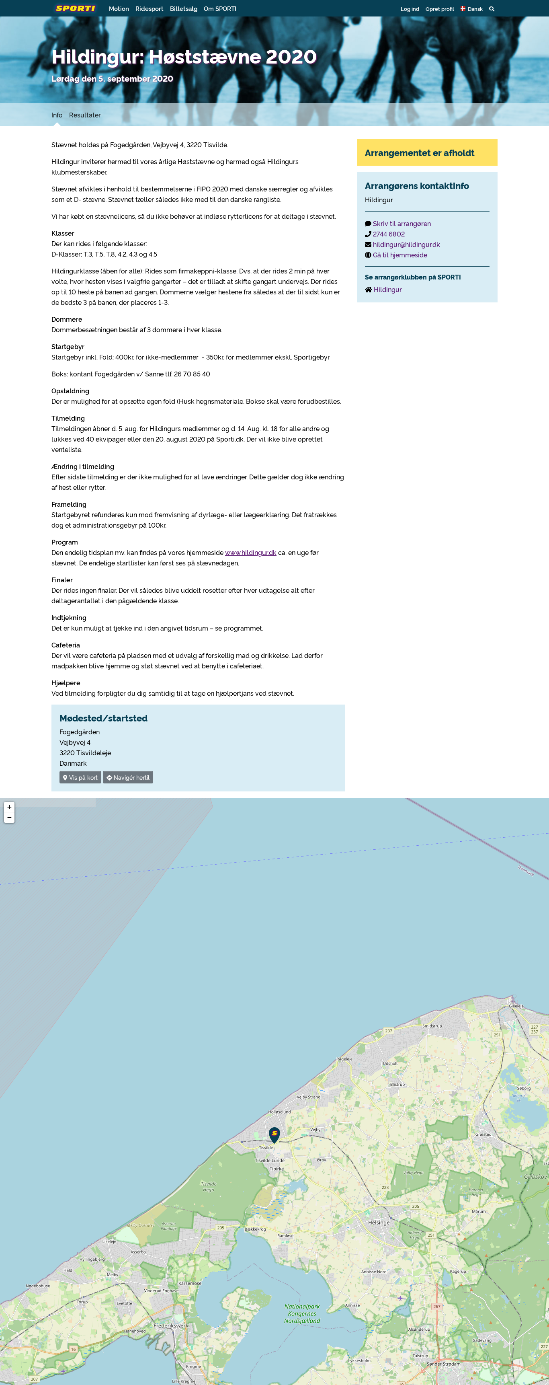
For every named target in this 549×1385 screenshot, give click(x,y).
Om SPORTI (220, 8)
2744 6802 (389, 233)
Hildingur (388, 289)
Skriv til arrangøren (402, 223)
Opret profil (440, 8)
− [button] (9, 817)
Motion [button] (119, 8)
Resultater (85, 114)
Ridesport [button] (149, 8)
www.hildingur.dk (251, 552)
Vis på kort (83, 777)
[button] (471, 8)
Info (57, 114)
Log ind (410, 8)
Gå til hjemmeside (400, 254)
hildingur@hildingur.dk (406, 244)
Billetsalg (183, 8)
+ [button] (9, 807)
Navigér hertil (131, 777)
